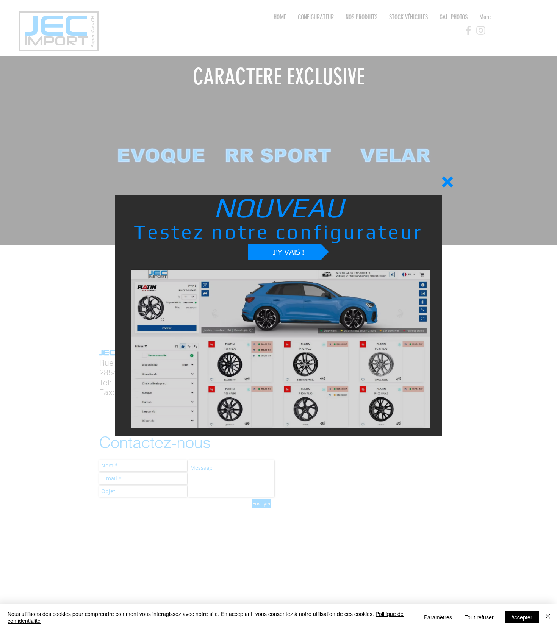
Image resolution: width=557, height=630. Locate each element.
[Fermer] (547, 617)
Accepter (521, 617)
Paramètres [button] (438, 617)
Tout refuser (479, 617)
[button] (447, 182)
